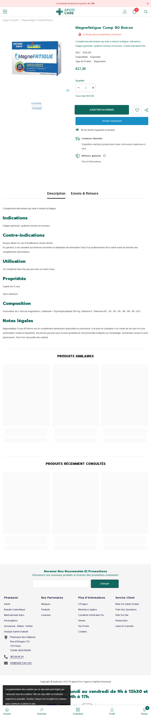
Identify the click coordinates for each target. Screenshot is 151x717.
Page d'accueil (10, 20)
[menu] (5, 11)
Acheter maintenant (112, 121)
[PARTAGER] (145, 110)
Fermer (147, 3)
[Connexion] (125, 12)
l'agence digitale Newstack (97, 681)
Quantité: (80, 80)
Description (56, 193)
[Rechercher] (146, 12)
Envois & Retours (84, 193)
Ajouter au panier (103, 109)
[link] (26, 434)
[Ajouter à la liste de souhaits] (137, 110)
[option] (36, 58)
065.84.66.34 (16, 656)
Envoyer (105, 583)
